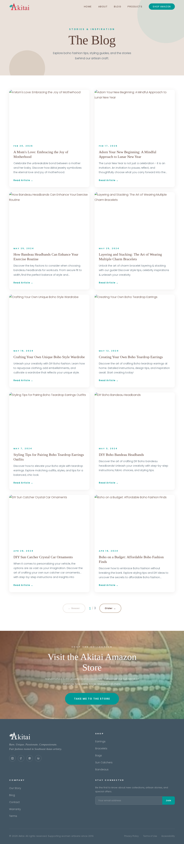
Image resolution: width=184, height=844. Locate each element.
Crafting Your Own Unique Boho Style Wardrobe (49, 357)
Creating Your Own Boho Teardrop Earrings (131, 357)
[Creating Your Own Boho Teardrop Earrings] (135, 320)
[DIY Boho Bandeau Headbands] (135, 417)
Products (135, 6)
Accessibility (168, 836)
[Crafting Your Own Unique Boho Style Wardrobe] (49, 320)
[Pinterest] (29, 758)
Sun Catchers (103, 762)
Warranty (15, 809)
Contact (14, 802)
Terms (13, 816)
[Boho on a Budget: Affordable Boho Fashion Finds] (135, 520)
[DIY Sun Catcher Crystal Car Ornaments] (49, 520)
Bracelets (101, 748)
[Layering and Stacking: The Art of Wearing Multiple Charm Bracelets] (135, 217)
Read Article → (23, 180)
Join (168, 800)
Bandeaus (102, 769)
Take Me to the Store (92, 698)
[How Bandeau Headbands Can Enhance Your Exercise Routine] (49, 217)
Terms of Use (150, 836)
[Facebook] (21, 758)
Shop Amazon (162, 6)
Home (88, 6)
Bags (98, 755)
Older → (110, 608)
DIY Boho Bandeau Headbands (121, 455)
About (103, 6)
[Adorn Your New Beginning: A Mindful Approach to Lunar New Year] (135, 115)
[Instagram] (12, 758)
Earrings (100, 741)
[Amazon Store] (38, 758)
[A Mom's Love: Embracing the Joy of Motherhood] (49, 115)
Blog (117, 6)
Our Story (15, 788)
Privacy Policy (131, 836)
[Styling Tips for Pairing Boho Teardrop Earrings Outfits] (49, 417)
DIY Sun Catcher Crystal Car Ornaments (43, 557)
